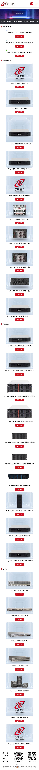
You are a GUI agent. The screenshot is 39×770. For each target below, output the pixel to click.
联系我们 (5, 758)
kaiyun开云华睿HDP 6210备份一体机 (19, 291)
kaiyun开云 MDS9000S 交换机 (19, 666)
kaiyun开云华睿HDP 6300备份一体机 (19, 267)
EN (32, 4)
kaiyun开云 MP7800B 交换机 (19, 641)
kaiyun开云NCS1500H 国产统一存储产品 (19, 485)
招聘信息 (5, 756)
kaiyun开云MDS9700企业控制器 (19, 691)
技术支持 (5, 761)
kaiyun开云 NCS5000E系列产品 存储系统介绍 (19, 561)
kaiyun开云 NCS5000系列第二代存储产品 (19, 346)
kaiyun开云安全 (29, 22)
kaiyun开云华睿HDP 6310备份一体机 (19, 243)
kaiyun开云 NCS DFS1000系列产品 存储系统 (19, 52)
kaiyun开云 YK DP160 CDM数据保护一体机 (19, 316)
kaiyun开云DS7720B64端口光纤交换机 (19, 744)
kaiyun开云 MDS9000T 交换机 (19, 615)
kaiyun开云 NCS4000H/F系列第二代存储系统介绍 (19, 371)
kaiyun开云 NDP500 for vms (19, 83)
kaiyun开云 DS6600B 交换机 (19, 717)
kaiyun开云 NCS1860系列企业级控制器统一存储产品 (19, 442)
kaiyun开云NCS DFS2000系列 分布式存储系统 (19, 42)
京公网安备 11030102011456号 (27, 767)
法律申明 (5, 753)
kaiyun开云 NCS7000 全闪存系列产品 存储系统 (19, 511)
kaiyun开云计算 (17, 22)
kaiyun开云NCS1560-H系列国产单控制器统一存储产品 (19, 396)
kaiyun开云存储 (6, 22)
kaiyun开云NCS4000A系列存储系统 (19, 536)
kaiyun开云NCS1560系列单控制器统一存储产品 (19, 421)
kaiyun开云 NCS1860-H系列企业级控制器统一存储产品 (19, 463)
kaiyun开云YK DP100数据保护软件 (19, 195)
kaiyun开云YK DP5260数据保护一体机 (19, 169)
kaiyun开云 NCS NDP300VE (19, 108)
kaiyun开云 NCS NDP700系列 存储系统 (19, 144)
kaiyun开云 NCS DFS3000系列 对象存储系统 (19, 33)
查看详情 (19, 36)
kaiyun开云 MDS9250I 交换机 (19, 590)
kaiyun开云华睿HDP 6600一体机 (19, 219)
